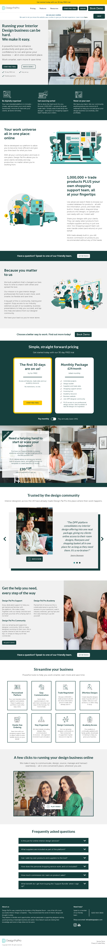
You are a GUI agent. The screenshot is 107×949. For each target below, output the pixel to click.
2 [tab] (77, 562)
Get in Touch (84, 256)
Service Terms (101, 941)
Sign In (83, 8)
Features (43, 8)
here (85, 17)
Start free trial (70, 8)
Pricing (32, 8)
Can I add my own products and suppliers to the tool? (44, 858)
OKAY (99, 16)
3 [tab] (79, 562)
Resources (54, 8)
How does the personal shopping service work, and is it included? (49, 866)
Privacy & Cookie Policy (98, 943)
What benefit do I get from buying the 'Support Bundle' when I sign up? (50, 885)
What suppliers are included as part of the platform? (43, 849)
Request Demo (9, 642)
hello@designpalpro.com (94, 920)
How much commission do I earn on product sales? (43, 875)
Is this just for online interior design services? (40, 841)
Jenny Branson (77, 555)
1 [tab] (74, 562)
